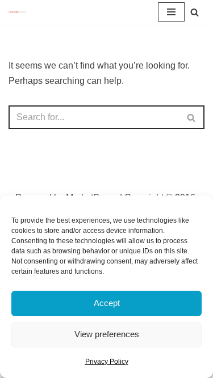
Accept (107, 303)
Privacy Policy (106, 362)
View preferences (106, 334)
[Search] (194, 12)
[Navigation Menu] (171, 12)
